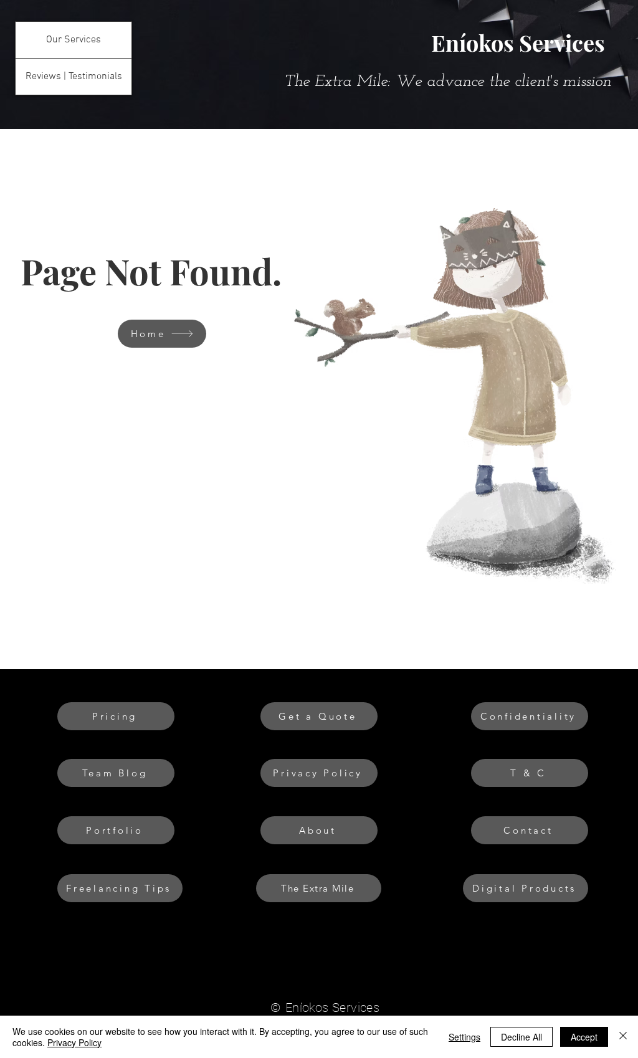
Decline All (521, 1037)
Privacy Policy (74, 1042)
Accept (584, 1037)
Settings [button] (464, 1037)
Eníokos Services (518, 42)
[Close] (623, 1037)
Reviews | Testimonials (74, 76)
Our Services (73, 40)
